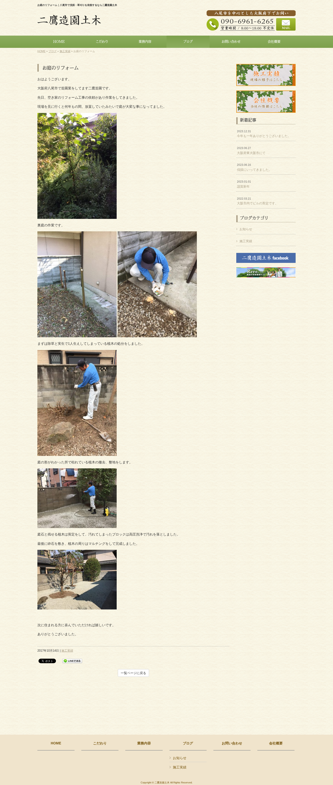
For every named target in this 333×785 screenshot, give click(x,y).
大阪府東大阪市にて (251, 151)
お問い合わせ (232, 743)
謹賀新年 (244, 184)
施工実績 (65, 51)
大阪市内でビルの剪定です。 (257, 201)
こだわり (100, 743)
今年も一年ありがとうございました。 (264, 134)
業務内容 (144, 743)
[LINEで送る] (72, 661)
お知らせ (245, 229)
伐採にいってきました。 (254, 167)
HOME (41, 51)
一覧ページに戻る (133, 673)
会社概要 (276, 743)
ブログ (52, 51)
